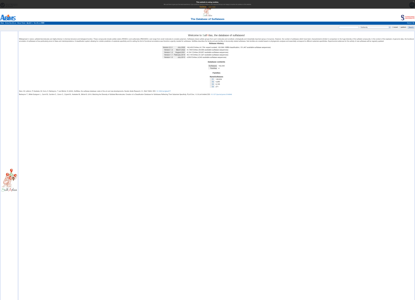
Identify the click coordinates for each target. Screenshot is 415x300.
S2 (213, 81)
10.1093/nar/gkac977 (163, 91)
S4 (213, 86)
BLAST (29, 23)
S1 (213, 79)
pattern (403, 27)
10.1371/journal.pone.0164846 (221, 94)
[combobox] (375, 27)
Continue (203, 7)
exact (396, 27)
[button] (411, 27)
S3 (213, 84)
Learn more (212, 7)
